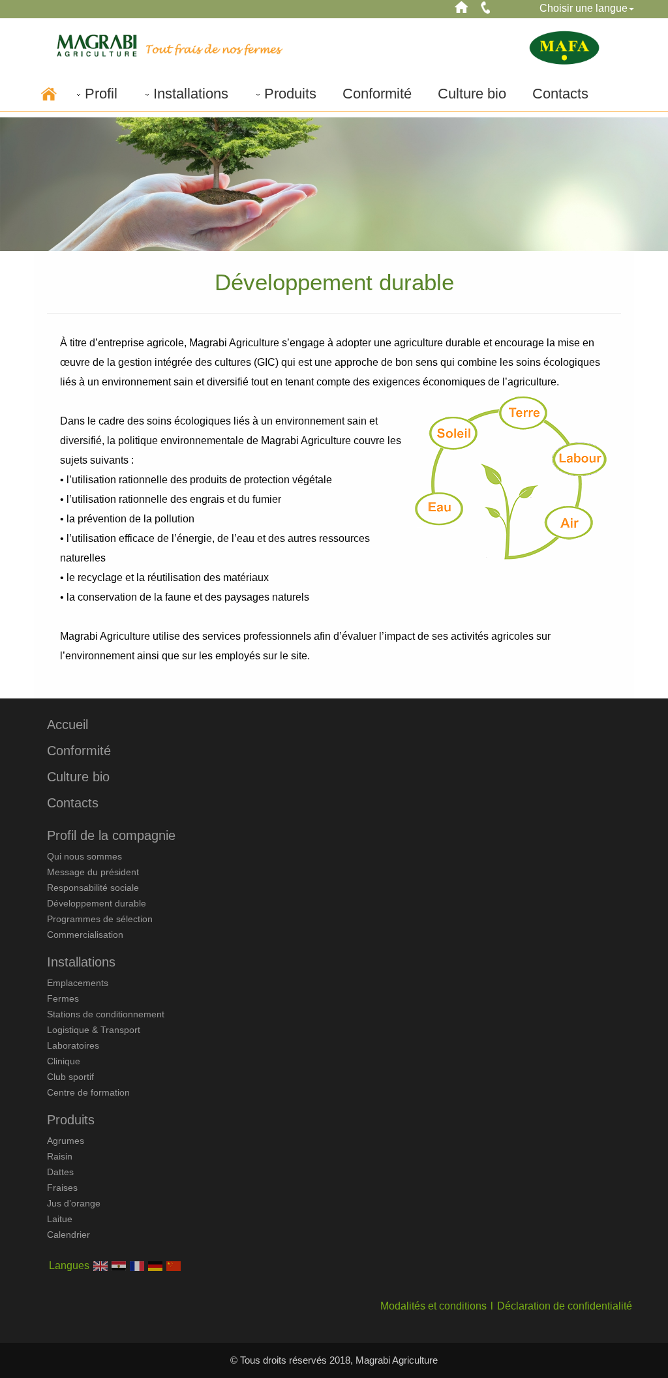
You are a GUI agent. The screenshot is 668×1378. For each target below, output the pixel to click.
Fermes (63, 998)
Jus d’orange (73, 1203)
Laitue (59, 1219)
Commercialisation (85, 934)
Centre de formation (88, 1092)
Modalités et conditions (433, 1305)
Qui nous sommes (84, 856)
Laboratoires (73, 1045)
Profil (101, 93)
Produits (290, 93)
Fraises (62, 1187)
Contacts (560, 93)
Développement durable (96, 903)
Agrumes (65, 1140)
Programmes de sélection (100, 919)
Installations (190, 93)
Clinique (63, 1061)
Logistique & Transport (93, 1030)
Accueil (67, 724)
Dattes (60, 1172)
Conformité (377, 93)
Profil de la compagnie (111, 835)
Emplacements (77, 983)
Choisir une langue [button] (583, 8)
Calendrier (68, 1234)
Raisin (59, 1156)
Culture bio (472, 93)
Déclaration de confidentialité (564, 1305)
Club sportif (70, 1076)
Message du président (93, 872)
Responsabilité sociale (93, 887)
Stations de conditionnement (105, 1014)
